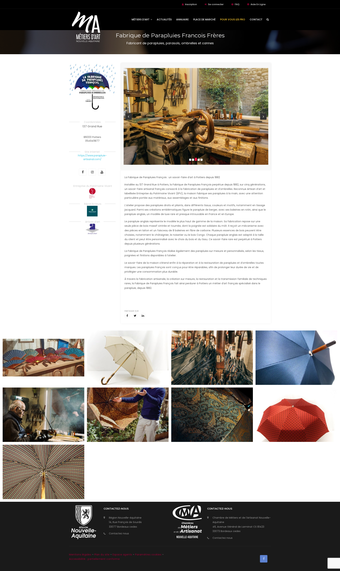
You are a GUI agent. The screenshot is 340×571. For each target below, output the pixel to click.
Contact (256, 19)
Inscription (191, 4)
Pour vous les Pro (232, 19)
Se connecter (216, 4)
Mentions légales (80, 554)
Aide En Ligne (258, 4)
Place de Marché (204, 19)
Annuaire (182, 19)
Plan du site (102, 554)
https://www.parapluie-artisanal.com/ (92, 157)
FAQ (237, 4)
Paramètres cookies (148, 554)
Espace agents (123, 554)
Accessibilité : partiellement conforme (94, 559)
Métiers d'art (141, 19)
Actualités (164, 19)
